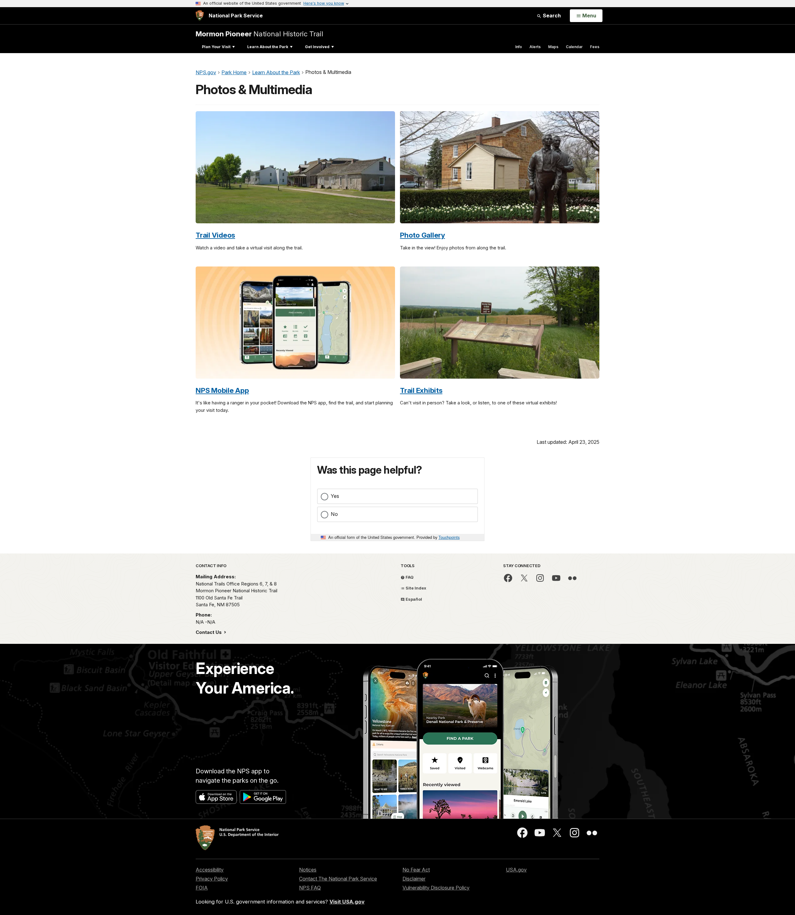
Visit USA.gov (347, 902)
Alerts (535, 46)
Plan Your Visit (216, 46)
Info (518, 46)
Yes (335, 496)
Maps (553, 46)
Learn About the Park (267, 46)
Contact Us (209, 632)
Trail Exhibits (421, 390)
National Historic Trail (259, 34)
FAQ (409, 577)
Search (551, 15)
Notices (307, 870)
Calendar (574, 46)
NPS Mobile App (222, 390)
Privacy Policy (212, 879)
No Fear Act (416, 870)
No (334, 514)
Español (413, 599)
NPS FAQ (310, 888)
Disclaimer (413, 879)
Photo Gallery (422, 235)
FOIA (202, 888)
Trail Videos (215, 235)
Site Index (415, 587)
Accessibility (210, 870)
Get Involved (317, 46)
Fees (594, 46)
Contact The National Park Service (338, 879)
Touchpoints (449, 537)
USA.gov (516, 870)
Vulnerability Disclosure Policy (436, 888)
